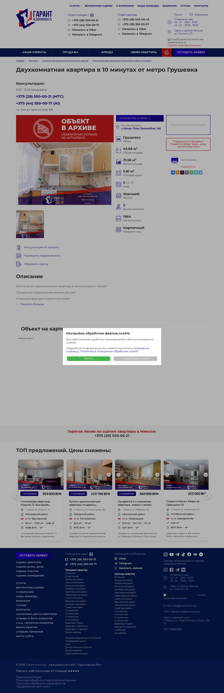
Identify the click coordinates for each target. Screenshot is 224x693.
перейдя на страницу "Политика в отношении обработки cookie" (107, 350)
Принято (88, 359)
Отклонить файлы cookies (135, 359)
